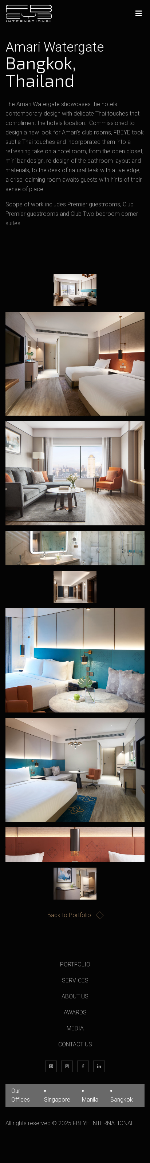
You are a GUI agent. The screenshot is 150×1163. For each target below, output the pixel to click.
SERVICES (75, 980)
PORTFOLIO (75, 964)
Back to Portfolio (69, 915)
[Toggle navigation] (138, 13)
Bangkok (121, 1099)
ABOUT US (75, 996)
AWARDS (75, 1012)
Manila (90, 1099)
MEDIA (75, 1028)
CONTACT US (75, 1044)
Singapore (57, 1099)
